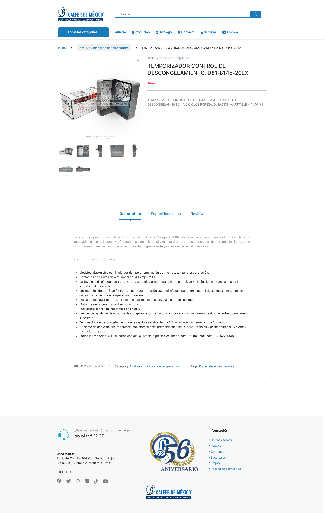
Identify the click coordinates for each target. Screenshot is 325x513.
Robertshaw (207, 366)
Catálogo (165, 32)
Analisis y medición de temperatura (104, 48)
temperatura (225, 366)
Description (130, 214)
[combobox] (182, 14)
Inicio (122, 32)
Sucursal (209, 32)
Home (62, 48)
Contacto (187, 32)
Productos (142, 32)
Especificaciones (166, 214)
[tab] (130, 216)
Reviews (198, 214)
